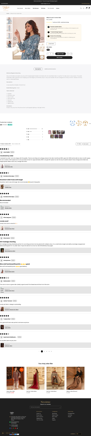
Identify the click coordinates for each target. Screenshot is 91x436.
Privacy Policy (39, 415)
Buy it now (59, 57)
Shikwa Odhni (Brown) (71, 391)
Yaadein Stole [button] (8, 187)
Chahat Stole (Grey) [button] (9, 290)
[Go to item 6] (56, 136)
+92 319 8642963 (4, 3)
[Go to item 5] (52, 136)
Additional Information (50, 69)
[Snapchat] (13, 428)
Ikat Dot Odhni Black (51, 391)
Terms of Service (39, 416)
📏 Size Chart (51, 43)
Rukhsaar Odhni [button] (8, 346)
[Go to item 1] (50, 132)
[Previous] (15, 38)
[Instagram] (11, 428)
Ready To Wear (55, 415)
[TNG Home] (12, 413)
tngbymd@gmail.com (45, 3)
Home (8, 13)
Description (38, 69)
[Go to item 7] (61, 136)
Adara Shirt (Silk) (11, 391)
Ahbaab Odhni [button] (8, 208)
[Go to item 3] (59, 132)
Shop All (69, 416)
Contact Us (38, 413)
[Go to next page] (52, 351)
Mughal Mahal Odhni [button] (9, 271)
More (90, 123)
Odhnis (53, 418)
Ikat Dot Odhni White (32, 391)
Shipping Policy (39, 418)
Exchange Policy (71, 413)
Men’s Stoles (54, 416)
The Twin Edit (51, 8)
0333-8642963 (14, 423)
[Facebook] (10, 428)
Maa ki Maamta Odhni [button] (10, 251)
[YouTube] (15, 428)
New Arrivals (20, 8)
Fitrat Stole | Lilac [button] (9, 166)
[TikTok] (17, 428)
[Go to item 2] (54, 132)
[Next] (42, 38)
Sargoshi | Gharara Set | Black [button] (11, 309)
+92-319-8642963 (14, 426)
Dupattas (54, 419)
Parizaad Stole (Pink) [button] (9, 228)
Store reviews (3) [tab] (16, 144)
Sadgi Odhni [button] (7, 327)
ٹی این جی (15, 432)
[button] (34, 129)
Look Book (70, 415)
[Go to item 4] (63, 132)
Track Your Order (39, 419)
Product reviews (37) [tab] (6, 144)
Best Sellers (27, 8)
